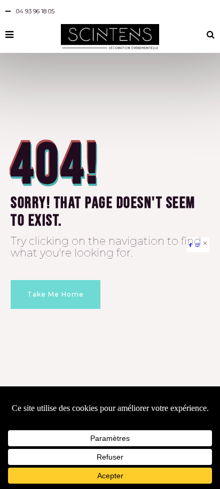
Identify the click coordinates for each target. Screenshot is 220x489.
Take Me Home (55, 294)
